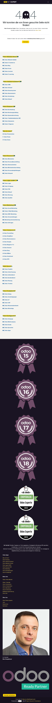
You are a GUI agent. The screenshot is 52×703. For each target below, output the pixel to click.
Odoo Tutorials (6, 582)
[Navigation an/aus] (48, 2)
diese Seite (38, 30)
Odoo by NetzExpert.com (28, 699)
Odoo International (7, 579)
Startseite (25, 42)
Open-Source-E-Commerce (33, 701)
